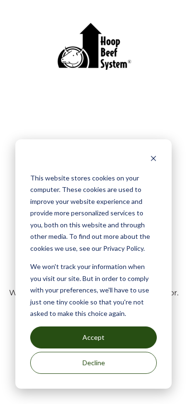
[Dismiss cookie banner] (153, 160)
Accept (93, 337)
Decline (93, 363)
